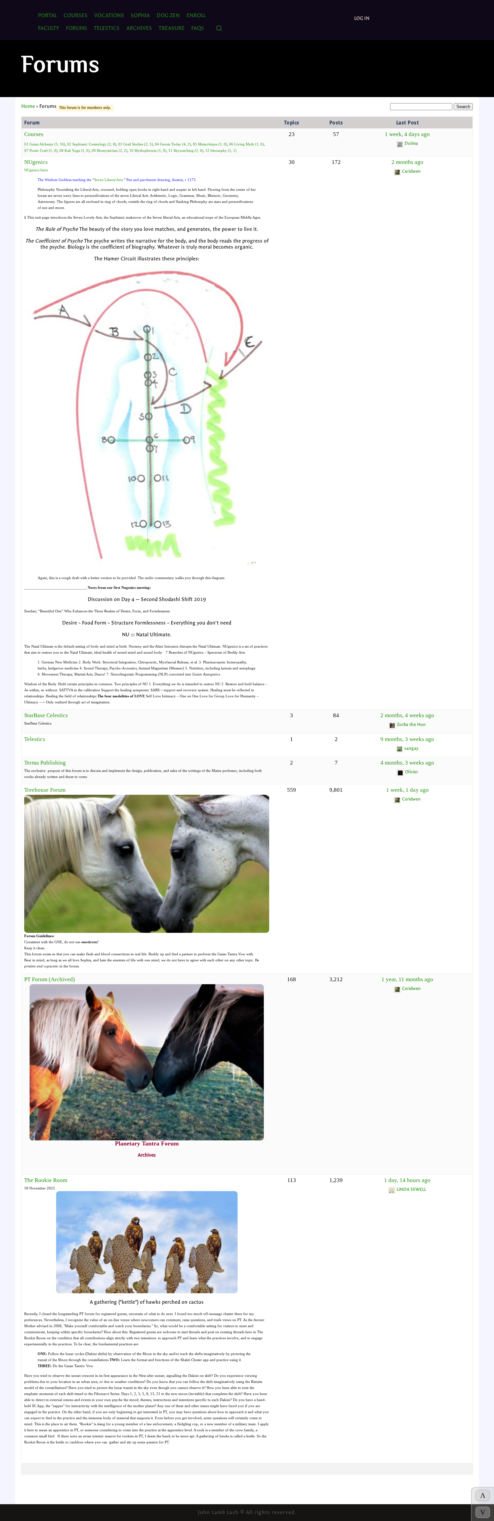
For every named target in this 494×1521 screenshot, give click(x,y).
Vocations (109, 15)
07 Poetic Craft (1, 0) (41, 150)
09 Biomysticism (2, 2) (109, 150)
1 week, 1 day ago (407, 790)
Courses (75, 15)
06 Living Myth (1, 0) (246, 144)
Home (28, 106)
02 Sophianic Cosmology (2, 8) (91, 144)
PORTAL (47, 15)
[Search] (219, 28)
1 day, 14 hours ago (407, 1180)
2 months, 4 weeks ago (407, 715)
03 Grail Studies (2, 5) (135, 144)
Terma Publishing (45, 762)
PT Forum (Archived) (49, 979)
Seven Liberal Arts (108, 180)
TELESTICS (107, 28)
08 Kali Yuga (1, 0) (74, 150)
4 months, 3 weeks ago (407, 762)
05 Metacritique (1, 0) (210, 144)
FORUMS (76, 28)
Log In (362, 18)
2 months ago (407, 162)
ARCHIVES (139, 28)
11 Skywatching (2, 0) (185, 150)
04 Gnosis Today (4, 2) (173, 144)
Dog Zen (168, 15)
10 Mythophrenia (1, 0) (147, 150)
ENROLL (196, 15)
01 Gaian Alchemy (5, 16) (45, 144)
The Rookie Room (45, 1180)
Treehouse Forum (45, 790)
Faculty (48, 28)
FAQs (197, 28)
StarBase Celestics (46, 715)
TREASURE (171, 28)
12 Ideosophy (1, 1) (221, 150)
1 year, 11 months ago (407, 979)
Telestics (34, 739)
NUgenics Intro (36, 170)
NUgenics (36, 162)
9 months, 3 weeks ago (407, 739)
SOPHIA (140, 15)
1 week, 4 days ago (407, 134)
